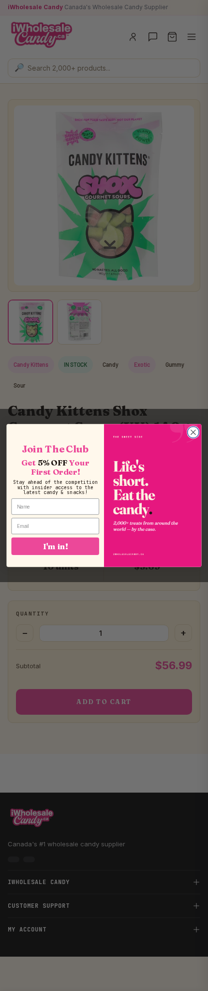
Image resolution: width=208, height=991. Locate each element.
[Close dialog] (193, 432)
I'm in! (55, 546)
